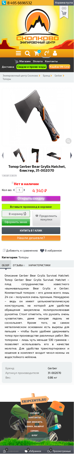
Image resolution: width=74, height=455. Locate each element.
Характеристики (39, 265)
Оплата (38, 61)
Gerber (58, 75)
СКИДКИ (34, 413)
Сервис (34, 430)
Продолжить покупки (48, 217)
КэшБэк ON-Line (59, 66)
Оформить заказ (16, 221)
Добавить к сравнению (22, 250)
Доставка (8, 66)
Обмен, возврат (34, 426)
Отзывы (19, 265)
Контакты (51, 61)
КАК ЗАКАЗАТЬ (34, 422)
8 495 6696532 (19, 3)
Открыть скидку (31, 198)
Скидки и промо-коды (31, 66)
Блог (35, 435)
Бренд (46, 75)
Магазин (25, 61)
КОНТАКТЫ (34, 417)
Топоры (7, 79)
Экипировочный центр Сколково (20, 75)
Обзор (5, 265)
